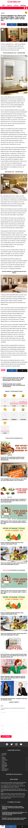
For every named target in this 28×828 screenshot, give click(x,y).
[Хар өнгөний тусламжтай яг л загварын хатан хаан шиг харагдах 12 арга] (14, 688)
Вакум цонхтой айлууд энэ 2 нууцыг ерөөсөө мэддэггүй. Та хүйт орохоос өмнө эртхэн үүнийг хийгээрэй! (13, 807)
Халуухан (15, 5)
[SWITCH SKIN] (24, 8)
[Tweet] (22, 24)
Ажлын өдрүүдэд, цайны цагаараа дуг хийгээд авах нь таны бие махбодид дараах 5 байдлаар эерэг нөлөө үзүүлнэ (13, 678)
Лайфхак (8, 476)
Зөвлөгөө (9, 518)
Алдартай (9, 5)
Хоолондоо (14, 766)
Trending (23, 5)
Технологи (14, 762)
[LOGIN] (26, 8)
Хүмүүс (14, 767)
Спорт (14, 761)
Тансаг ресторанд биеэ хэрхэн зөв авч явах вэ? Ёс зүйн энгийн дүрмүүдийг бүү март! (14, 563)
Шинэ (3, 5)
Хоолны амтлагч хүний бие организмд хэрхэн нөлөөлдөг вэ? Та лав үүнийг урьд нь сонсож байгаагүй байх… (12, 458)
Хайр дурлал (14, 765)
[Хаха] (26, 12)
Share (2, 30)
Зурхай (14, 757)
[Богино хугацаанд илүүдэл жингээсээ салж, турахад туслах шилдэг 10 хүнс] (14, 533)
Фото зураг (14, 763)
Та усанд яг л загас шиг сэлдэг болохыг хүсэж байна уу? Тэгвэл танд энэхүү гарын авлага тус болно (14, 819)
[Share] (11, 826)
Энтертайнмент (14, 769)
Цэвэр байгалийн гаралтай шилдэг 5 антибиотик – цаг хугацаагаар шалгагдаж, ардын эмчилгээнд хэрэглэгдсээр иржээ (14, 501)
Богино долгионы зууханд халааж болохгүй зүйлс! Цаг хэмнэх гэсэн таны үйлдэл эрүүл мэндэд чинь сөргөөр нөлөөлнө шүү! (14, 656)
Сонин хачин (14, 759)
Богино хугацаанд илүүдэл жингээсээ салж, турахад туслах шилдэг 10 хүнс (12, 543)
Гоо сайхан (14, 753)
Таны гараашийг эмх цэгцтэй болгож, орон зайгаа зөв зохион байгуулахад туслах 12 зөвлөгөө (14, 479)
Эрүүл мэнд (10, 455)
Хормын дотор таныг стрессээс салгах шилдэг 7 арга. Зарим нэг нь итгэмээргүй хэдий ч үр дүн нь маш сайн (14, 522)
